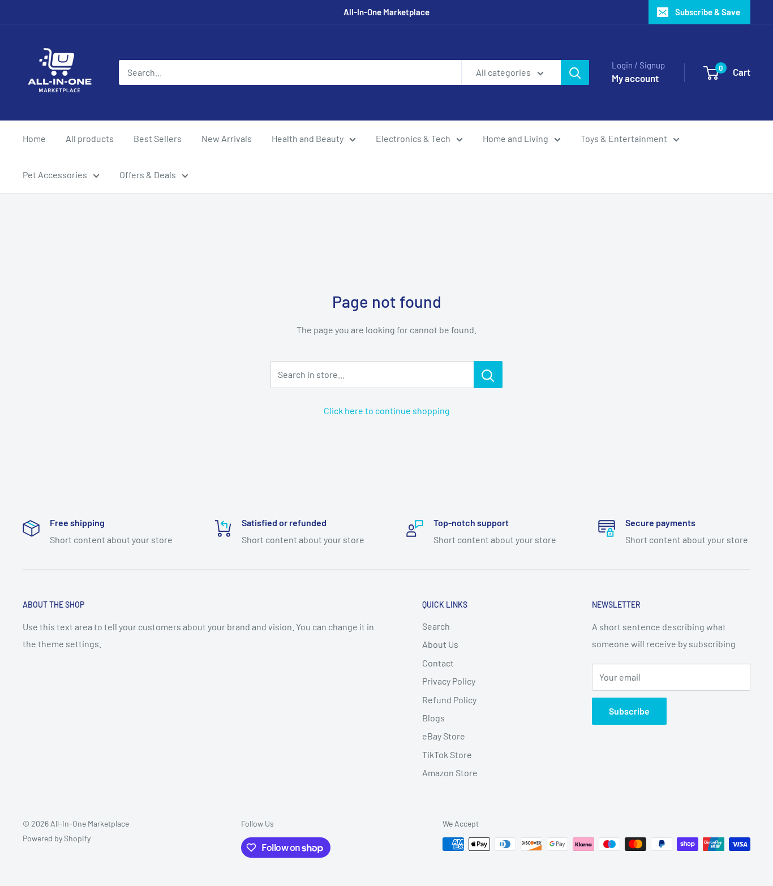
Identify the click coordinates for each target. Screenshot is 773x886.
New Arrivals (226, 138)
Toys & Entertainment (624, 138)
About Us (440, 644)
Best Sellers (158, 138)
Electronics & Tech (413, 138)
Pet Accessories (55, 174)
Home (34, 138)
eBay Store (443, 735)
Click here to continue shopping (387, 410)
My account (635, 78)
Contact (438, 662)
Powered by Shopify (57, 838)
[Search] (575, 72)
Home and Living (515, 138)
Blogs (433, 717)
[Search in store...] (488, 374)
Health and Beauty (307, 138)
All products (90, 138)
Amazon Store (450, 772)
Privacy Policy (448, 681)
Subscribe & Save (707, 12)
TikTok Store (447, 754)
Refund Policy (449, 699)
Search (436, 626)
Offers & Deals (147, 174)
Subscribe (629, 711)
